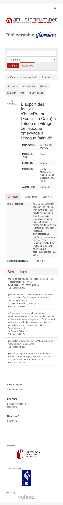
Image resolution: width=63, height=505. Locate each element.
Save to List (37, 92)
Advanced (27, 65)
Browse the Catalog (16, 403)
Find (14, 65)
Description (13, 196)
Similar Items (30, 196)
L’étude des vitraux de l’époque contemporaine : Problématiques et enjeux (31, 280)
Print (45, 86)
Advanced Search (15, 389)
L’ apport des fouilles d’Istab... (24, 76)
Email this (30, 86)
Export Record (17, 92)
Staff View (47, 196)
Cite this (14, 86)
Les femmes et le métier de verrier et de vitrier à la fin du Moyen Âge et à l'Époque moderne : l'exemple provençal (31, 297)
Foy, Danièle (46, 144)
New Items (12, 406)
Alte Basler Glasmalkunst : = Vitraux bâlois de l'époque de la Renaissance (30, 342)
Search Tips (13, 420)
